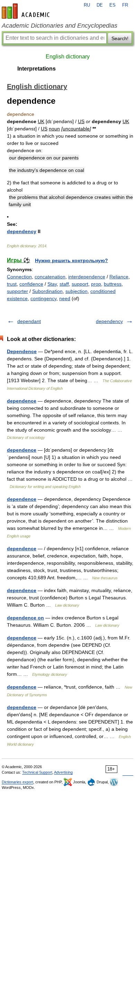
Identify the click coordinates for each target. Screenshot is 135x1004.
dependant (29, 321)
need (64, 298)
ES (112, 5)
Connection (19, 276)
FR (125, 5)
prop (96, 284)
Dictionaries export (17, 782)
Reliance (118, 276)
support (80, 284)
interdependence (86, 276)
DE (100, 5)
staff (64, 284)
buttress (113, 284)
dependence (21, 401)
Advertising (63, 772)
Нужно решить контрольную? (71, 260)
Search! (119, 38)
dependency (21, 231)
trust (12, 284)
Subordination (47, 291)
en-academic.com (27, 11)
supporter (17, 291)
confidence (31, 284)
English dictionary (68, 56)
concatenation (50, 276)
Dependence (22, 351)
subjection (76, 291)
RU (87, 5)
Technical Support (37, 772)
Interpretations (36, 69)
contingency (43, 298)
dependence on (25, 617)
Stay (52, 284)
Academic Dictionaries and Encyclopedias (59, 25)
